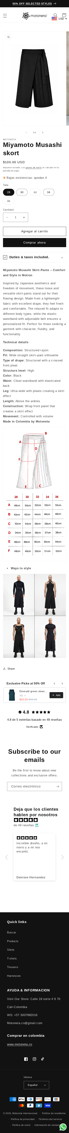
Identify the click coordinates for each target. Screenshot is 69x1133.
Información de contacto (47, 1125)
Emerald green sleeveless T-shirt (33, 691)
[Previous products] (54, 683)
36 (10, 201)
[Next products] (62, 683)
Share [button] (11, 668)
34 (48, 192)
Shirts (11, 949)
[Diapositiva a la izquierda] (26, 132)
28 (8, 192)
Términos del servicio (50, 1119)
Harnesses (14, 975)
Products (12, 941)
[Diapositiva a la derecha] (43, 132)
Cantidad (8, 209)
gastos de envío (34, 167)
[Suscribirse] (57, 786)
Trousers (12, 967)
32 (37, 193)
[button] (5, 15)
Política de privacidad (23, 1119)
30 (22, 192)
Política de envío (21, 1125)
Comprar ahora (34, 242)
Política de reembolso (54, 1113)
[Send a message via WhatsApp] (63, 1127)
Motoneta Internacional (25, 1113)
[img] (36, 820)
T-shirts (12, 958)
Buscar (11, 932)
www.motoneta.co (19, 1044)
